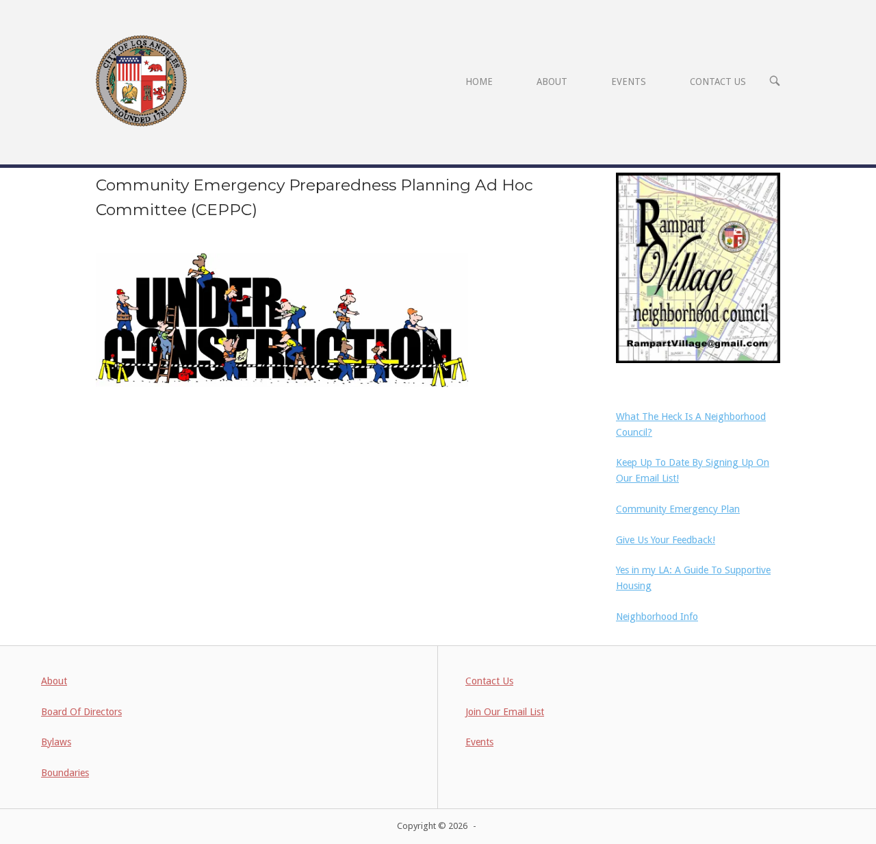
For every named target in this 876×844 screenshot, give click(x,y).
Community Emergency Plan (678, 509)
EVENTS (628, 81)
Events (479, 741)
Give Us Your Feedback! (665, 539)
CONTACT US (718, 81)
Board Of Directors (81, 711)
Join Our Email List (504, 711)
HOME (479, 81)
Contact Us (489, 680)
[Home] (141, 80)
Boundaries (65, 772)
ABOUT (552, 81)
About (54, 680)
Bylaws (56, 741)
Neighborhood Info (657, 616)
